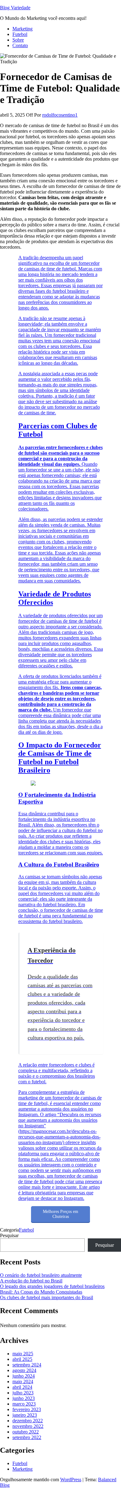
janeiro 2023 (24, 1415)
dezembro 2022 (27, 1420)
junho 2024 (23, 1376)
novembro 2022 (27, 1426)
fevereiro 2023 (26, 1409)
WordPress (70, 1479)
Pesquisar (9, 1235)
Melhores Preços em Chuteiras (60, 1214)
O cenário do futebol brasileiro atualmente (41, 1275)
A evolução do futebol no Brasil (31, 1280)
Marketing (22, 28)
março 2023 (24, 1403)
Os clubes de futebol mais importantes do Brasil (46, 1297)
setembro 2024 (26, 1364)
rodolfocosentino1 (60, 115)
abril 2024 (22, 1387)
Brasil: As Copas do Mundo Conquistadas (41, 1292)
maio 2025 (22, 1353)
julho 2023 (23, 1392)
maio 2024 (22, 1381)
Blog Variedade (15, 7)
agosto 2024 (24, 1370)
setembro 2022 (26, 1437)
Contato (20, 45)
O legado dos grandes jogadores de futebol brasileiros (52, 1286)
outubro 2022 (25, 1431)
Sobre (18, 39)
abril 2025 (22, 1359)
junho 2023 (23, 1398)
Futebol (19, 34)
